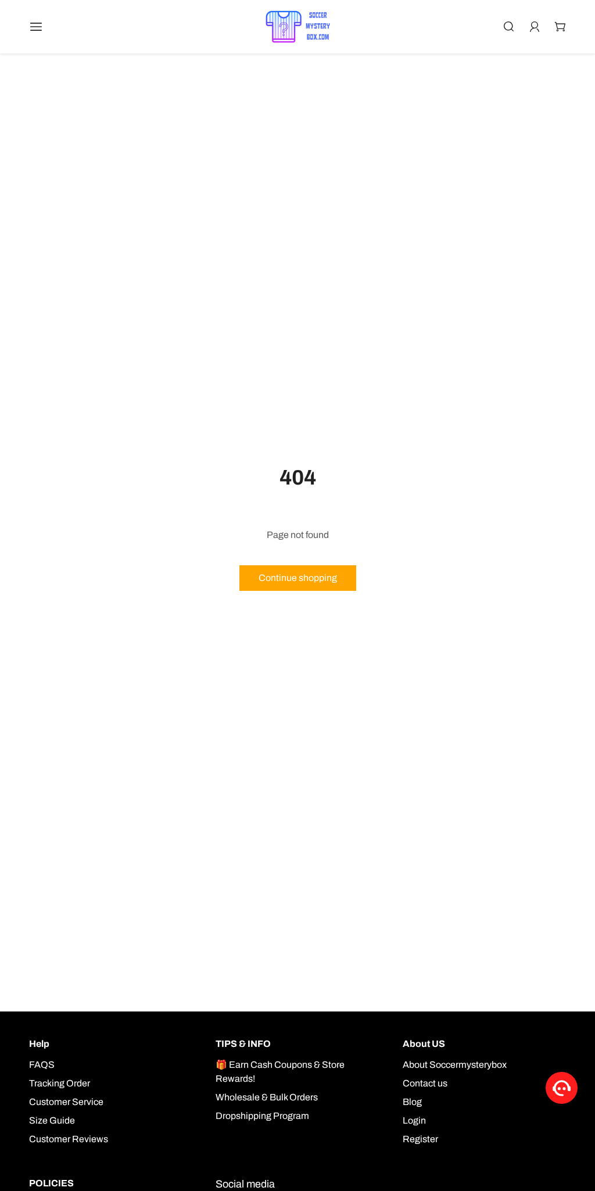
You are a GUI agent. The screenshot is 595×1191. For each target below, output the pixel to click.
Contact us (425, 1083)
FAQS (42, 1065)
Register (420, 1139)
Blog (412, 1102)
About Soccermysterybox (455, 1065)
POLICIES (51, 1183)
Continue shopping (298, 578)
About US (424, 1044)
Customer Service (66, 1102)
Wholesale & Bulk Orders (267, 1097)
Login (414, 1120)
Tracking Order (59, 1083)
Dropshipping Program (262, 1116)
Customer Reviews (68, 1139)
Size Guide (52, 1120)
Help (39, 1044)
